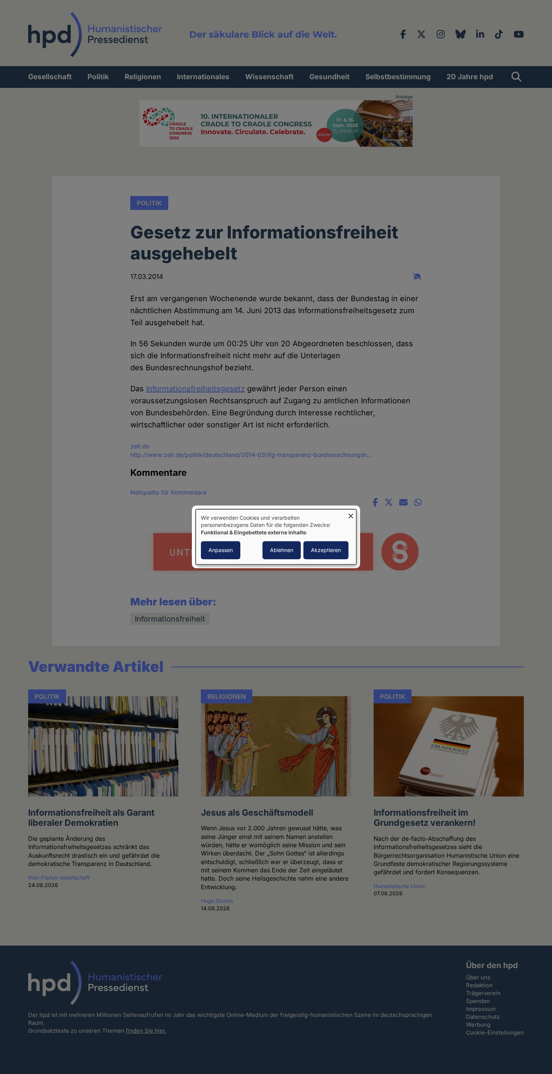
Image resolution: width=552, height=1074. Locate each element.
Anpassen (220, 550)
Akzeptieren (326, 550)
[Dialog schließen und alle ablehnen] (350, 514)
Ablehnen (281, 550)
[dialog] (276, 536)
